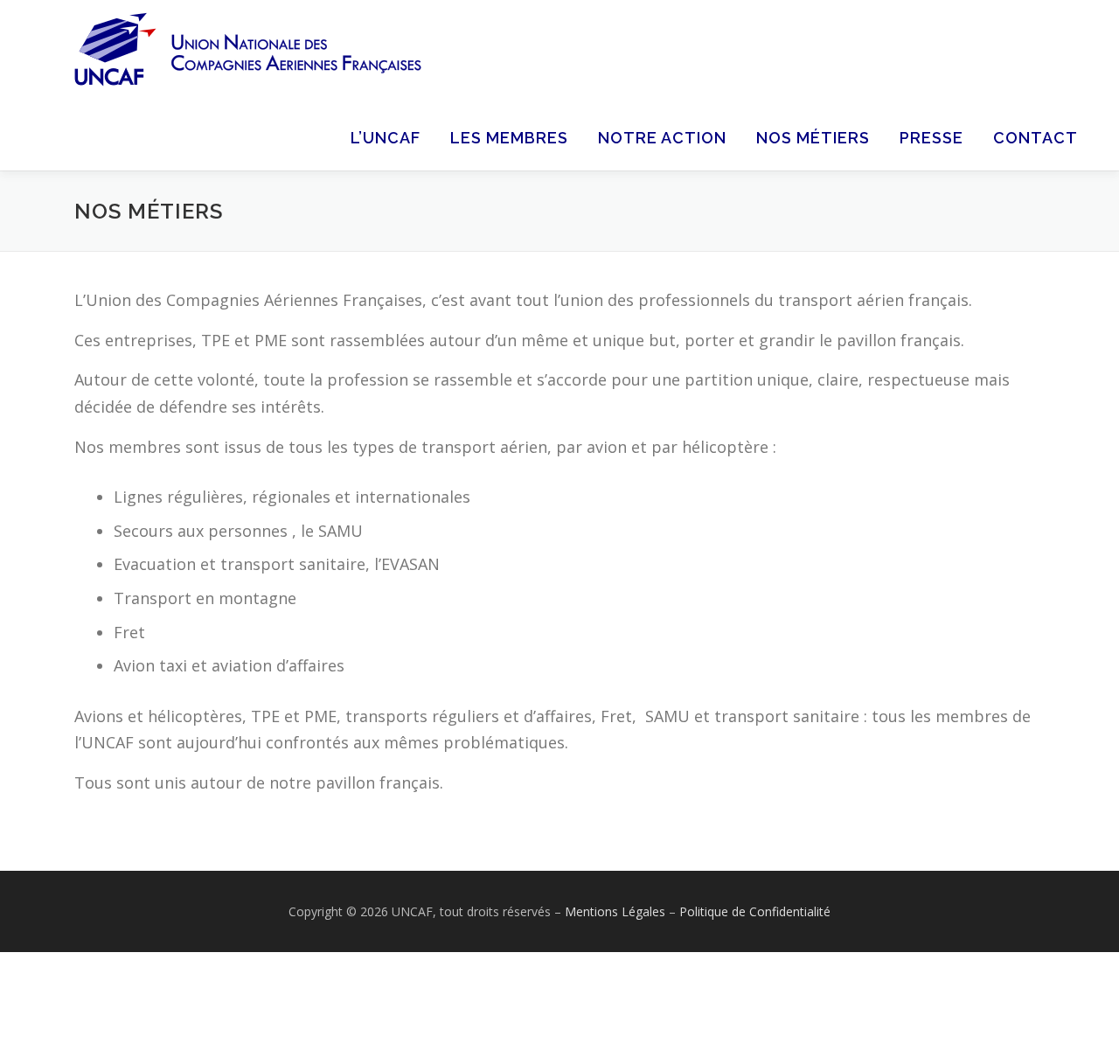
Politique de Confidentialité (755, 911)
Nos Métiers (813, 138)
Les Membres (509, 138)
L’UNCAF (385, 138)
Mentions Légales (617, 911)
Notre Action (662, 138)
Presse (931, 138)
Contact (1035, 138)
